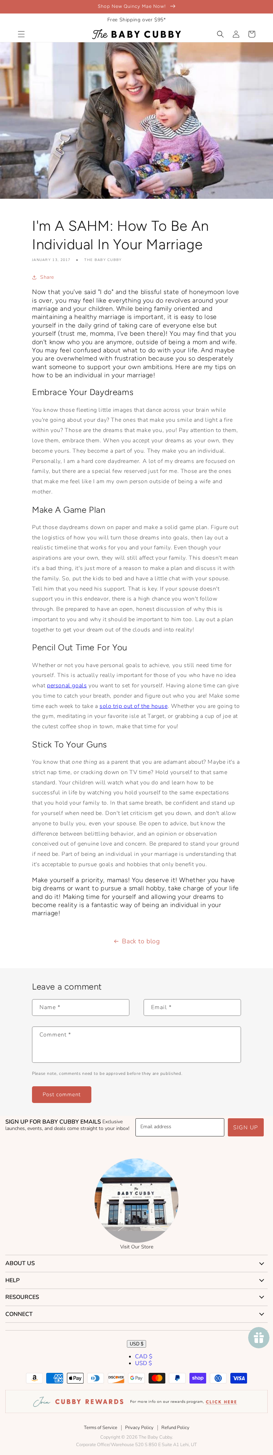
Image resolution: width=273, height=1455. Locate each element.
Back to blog (141, 941)
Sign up (245, 1127)
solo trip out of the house (134, 706)
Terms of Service (100, 1427)
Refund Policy (175, 1427)
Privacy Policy (139, 1427)
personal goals (67, 685)
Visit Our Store (136, 1246)
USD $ (136, 1344)
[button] (21, 34)
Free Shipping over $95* (136, 19)
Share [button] (47, 277)
